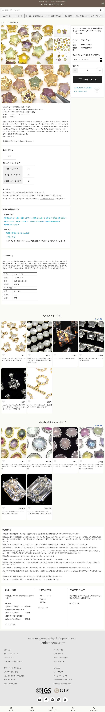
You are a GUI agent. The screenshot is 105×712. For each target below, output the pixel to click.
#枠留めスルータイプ (11, 225)
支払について (9, 657)
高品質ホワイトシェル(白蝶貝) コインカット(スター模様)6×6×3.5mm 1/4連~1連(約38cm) (39, 360)
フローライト (12, 237)
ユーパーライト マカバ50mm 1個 (63, 358)
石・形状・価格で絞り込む (34, 16)
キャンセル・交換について (13, 661)
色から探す (68, 16)
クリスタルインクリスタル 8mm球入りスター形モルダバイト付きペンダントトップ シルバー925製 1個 (13, 407)
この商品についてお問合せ (82, 88)
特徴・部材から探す (82, 16)
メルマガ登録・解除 (11, 672)
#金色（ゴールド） (22, 221)
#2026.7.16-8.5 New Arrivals (50, 221)
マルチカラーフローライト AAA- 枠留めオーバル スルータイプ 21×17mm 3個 (13, 466)
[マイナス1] (75, 70)
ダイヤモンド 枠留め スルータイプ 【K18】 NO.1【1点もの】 (12, 512)
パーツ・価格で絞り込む (53, 16)
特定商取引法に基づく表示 (63, 680)
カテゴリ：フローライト (9, 22)
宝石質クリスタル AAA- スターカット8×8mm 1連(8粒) (91, 359)
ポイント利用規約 (10, 684)
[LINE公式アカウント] (52, 699)
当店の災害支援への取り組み (14, 676)
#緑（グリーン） (10, 221)
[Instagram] (58, 699)
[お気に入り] (3, 355)
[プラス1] (99, 70)
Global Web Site (9, 680)
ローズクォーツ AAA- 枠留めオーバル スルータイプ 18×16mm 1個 (65, 466)
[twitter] (65, 699)
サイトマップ (58, 672)
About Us (57, 668)
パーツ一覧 (18, 16)
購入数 (76, 66)
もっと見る (99, 319)
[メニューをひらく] (101, 3)
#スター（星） (15, 218)
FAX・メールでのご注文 (12, 668)
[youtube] (39, 699)
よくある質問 (58, 650)
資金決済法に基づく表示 (62, 684)
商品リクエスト (59, 661)
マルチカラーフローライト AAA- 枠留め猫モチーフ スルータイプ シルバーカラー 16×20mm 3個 (91, 466)
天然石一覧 (6, 16)
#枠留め (7, 218)
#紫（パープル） (52, 218)
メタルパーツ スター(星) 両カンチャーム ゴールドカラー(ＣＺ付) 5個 (13, 359)
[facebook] (46, 699)
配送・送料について (11, 654)
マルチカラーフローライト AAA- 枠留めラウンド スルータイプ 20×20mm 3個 (39, 466)
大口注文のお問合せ (60, 657)
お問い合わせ (58, 654)
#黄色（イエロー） (39, 218)
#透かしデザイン (26, 218)
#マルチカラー (35, 221)
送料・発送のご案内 (80, 91)
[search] (101, 10)
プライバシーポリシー (61, 676)
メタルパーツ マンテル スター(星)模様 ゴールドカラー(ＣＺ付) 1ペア (39, 406)
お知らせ (7, 650)
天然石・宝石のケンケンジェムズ (17, 233)
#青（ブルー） (63, 218)
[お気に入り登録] (97, 90)
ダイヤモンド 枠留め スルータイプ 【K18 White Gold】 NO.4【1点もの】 (39, 512)
